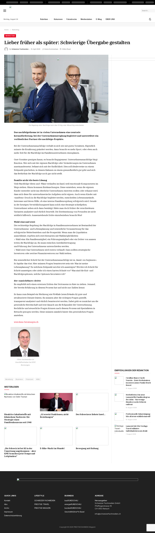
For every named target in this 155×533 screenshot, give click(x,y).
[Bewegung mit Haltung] (92, 436)
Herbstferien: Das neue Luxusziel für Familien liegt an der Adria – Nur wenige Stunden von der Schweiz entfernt (138, 400)
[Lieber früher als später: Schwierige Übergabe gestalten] (56, 89)
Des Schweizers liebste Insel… (90, 414)
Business (19, 379)
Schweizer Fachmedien (20, 49)
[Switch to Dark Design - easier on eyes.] (149, 19)
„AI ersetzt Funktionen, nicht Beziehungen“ (54, 415)
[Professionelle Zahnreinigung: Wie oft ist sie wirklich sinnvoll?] (119, 417)
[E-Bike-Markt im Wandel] (56, 436)
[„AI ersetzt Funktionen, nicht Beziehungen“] (56, 402)
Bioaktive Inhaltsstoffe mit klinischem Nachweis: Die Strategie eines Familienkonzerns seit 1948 (17, 418)
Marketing (10, 36)
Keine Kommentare (51, 49)
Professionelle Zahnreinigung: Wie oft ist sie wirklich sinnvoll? (138, 415)
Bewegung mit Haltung (87, 448)
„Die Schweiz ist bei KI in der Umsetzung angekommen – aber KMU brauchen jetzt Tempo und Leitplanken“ (20, 452)
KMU (38, 379)
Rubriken (44, 19)
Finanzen (29, 379)
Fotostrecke (71, 19)
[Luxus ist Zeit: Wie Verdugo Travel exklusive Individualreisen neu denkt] (119, 429)
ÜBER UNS (110, 19)
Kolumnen (58, 19)
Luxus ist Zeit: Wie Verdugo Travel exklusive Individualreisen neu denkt (137, 428)
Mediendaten (86, 19)
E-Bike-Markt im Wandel (52, 448)
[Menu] (4, 10)
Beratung (9, 379)
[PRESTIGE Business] (74, 10)
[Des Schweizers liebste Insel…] (92, 402)
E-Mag (99, 19)
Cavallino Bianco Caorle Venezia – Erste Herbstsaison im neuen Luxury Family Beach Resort (138, 381)
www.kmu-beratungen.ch (26, 322)
